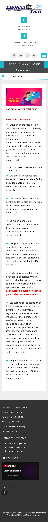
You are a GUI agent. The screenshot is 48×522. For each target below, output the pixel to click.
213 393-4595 (24, 26)
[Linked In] (34, 55)
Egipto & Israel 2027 (16, 451)
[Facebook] (14, 55)
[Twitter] (20, 55)
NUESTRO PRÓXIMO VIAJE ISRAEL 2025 (24, 64)
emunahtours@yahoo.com (25, 42)
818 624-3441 (24, 29)
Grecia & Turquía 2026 (17, 443)
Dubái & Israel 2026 (16, 447)
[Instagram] (27, 55)
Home (5, 76)
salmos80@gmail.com (25, 45)
